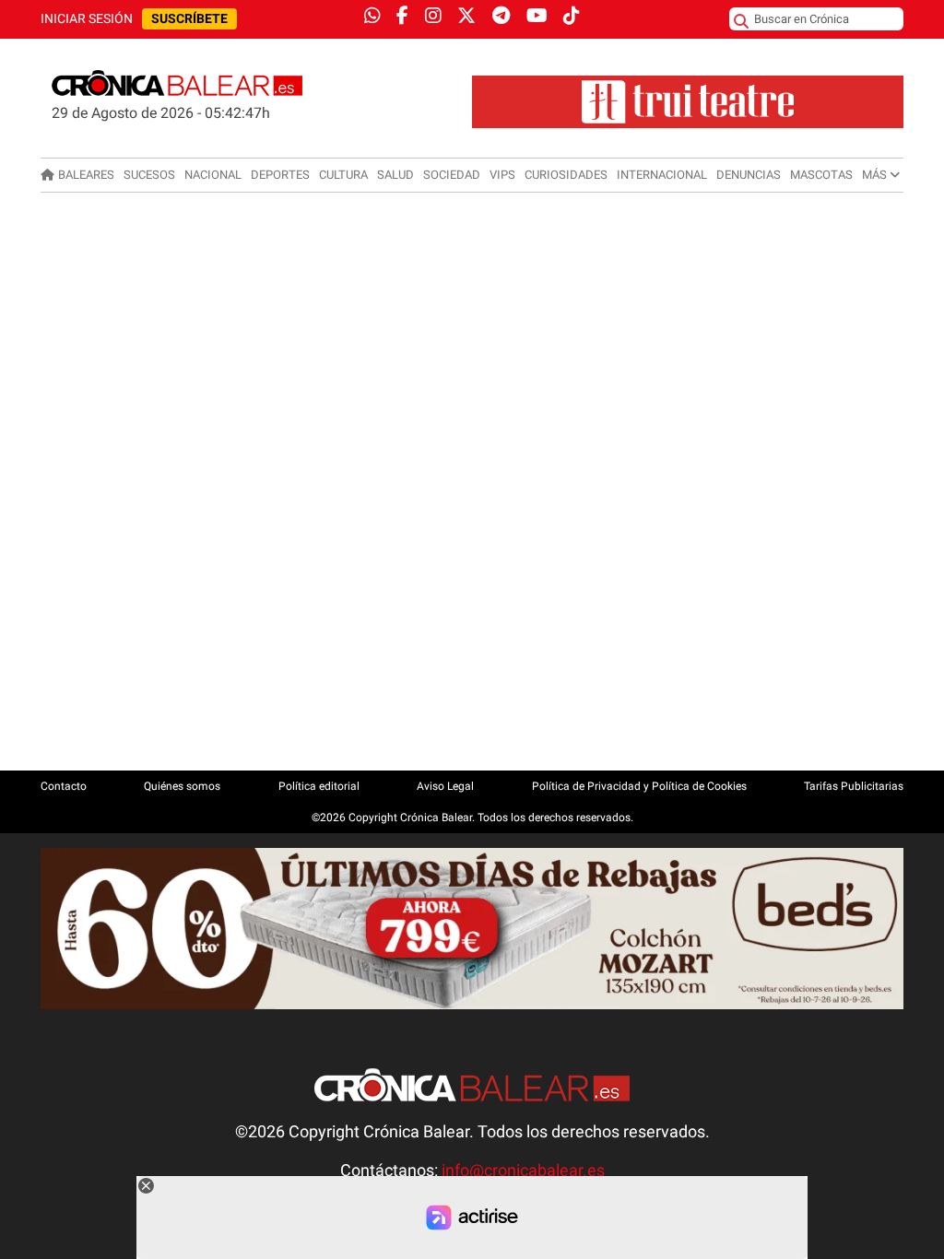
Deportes (280, 175)
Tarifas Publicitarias (853, 786)
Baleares (86, 175)
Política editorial (319, 786)
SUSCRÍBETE (189, 19)
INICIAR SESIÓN (87, 19)
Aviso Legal (445, 786)
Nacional (213, 175)
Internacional (662, 175)
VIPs (502, 175)
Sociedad (451, 175)
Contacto (64, 786)
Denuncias (748, 175)
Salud (395, 175)
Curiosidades (566, 175)
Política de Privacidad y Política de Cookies (639, 786)
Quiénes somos (182, 786)
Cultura (343, 175)
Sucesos (149, 175)
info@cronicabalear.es (523, 1170)
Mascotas (821, 175)
